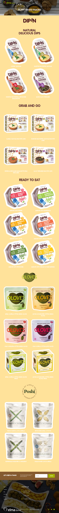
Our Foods (27, 3)
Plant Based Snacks (33, 11)
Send (51, 475)
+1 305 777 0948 (26, 495)
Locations (5, 489)
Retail (25, 11)
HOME (21, 11)
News (33, 3)
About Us (21, 3)
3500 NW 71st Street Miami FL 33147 (26, 492)
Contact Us (37, 3)
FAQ (4, 491)
